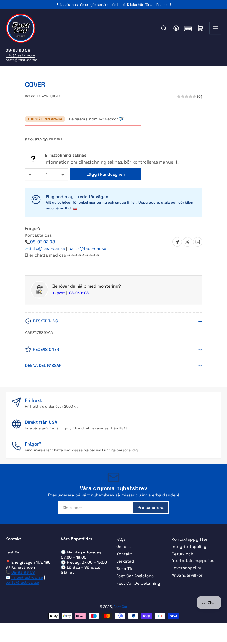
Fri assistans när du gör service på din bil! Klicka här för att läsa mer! (113, 4)
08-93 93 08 (42, 241)
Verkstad (125, 561)
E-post (59, 293)
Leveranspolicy (187, 567)
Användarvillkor (187, 575)
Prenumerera (151, 507)
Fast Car (120, 606)
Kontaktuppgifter (190, 539)
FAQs (121, 539)
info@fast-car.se (20, 55)
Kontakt (124, 553)
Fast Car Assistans (135, 575)
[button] (188, 28)
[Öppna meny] (215, 28)
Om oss (123, 546)
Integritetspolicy (189, 546)
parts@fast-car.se (21, 60)
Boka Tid (125, 568)
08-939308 (79, 293)
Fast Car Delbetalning (138, 583)
